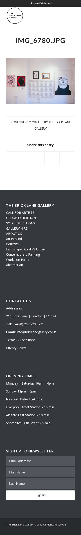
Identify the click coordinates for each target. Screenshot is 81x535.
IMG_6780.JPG (40, 40)
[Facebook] (71, 529)
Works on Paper (17, 259)
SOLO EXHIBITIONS (20, 223)
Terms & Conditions (20, 340)
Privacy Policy (16, 348)
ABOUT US (14, 233)
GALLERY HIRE (16, 228)
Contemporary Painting (23, 254)
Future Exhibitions (42, 3)
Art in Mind (14, 239)
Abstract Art (14, 265)
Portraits (12, 244)
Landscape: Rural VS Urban (25, 249)
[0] (73, 16)
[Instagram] (64, 529)
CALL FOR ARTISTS (20, 212)
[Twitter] (58, 529)
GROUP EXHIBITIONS (22, 218)
